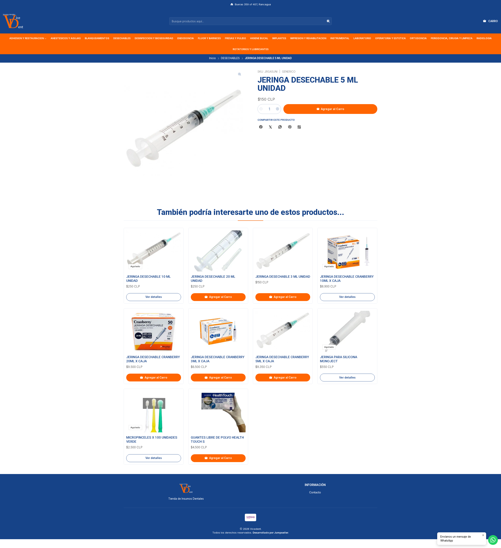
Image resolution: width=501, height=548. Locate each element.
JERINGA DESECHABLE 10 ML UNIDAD (148, 279)
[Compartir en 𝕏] (270, 127)
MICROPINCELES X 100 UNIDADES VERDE (151, 439)
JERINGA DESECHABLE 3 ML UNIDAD (282, 277)
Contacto (315, 492)
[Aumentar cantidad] (277, 109)
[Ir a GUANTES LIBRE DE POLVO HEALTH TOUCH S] (218, 411)
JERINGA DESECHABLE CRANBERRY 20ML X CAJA (153, 359)
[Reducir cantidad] (261, 109)
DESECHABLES (230, 58)
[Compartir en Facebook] (261, 127)
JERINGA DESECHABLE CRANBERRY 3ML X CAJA (217, 359)
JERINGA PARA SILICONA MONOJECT (338, 359)
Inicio (212, 58)
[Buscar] (328, 21)
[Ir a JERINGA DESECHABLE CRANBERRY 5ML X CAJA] (282, 331)
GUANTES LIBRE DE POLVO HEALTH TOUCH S (217, 439)
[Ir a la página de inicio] (12, 21)
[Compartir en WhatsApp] (280, 127)
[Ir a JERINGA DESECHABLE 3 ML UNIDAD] (282, 250)
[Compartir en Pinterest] (289, 127)
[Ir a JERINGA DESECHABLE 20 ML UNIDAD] (218, 250)
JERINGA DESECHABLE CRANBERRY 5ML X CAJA (282, 359)
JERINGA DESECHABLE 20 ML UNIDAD (213, 279)
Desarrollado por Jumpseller (270, 532)
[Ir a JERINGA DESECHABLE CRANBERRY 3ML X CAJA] (218, 331)
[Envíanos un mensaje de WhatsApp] (493, 540)
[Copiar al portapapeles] (299, 127)
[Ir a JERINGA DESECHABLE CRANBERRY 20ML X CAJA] (153, 331)
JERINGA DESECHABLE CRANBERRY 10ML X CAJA (347, 279)
